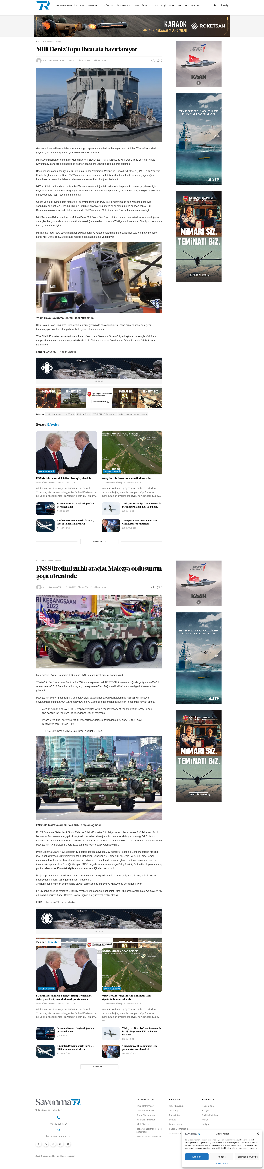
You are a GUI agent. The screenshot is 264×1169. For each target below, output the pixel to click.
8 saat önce (130, 482)
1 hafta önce (64, 528)
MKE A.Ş (70, 414)
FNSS (102, 964)
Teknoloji (160, 5)
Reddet (222, 1156)
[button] (257, 1133)
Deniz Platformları (145, 1148)
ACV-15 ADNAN (54, 964)
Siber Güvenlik (142, 5)
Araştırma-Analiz (90, 5)
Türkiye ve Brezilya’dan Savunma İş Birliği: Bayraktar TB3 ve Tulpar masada (141, 1064)
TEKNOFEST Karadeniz (105, 414)
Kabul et (196, 1156)
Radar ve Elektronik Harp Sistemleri (149, 1163)
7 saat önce (65, 482)
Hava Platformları (145, 1138)
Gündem (109, 5)
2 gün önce (63, 511)
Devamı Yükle (99, 541)
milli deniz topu (54, 414)
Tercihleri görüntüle (247, 1156)
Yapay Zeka (175, 5)
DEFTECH (91, 964)
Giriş (225, 5)
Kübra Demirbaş (49, 482)
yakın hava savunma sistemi (133, 414)
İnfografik (123, 5)
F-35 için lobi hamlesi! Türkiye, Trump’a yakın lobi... (65, 478)
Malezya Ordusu (116, 964)
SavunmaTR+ (192, 5)
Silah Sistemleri (144, 1157)
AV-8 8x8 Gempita (74, 964)
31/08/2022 (71, 60)
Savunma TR (55, 60)
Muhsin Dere (83, 414)
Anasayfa (40, 41)
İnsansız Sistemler (145, 1152)
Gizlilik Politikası (222, 1163)
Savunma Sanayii (65, 5)
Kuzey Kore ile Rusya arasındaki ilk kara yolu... (127, 478)
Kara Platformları (145, 1143)
